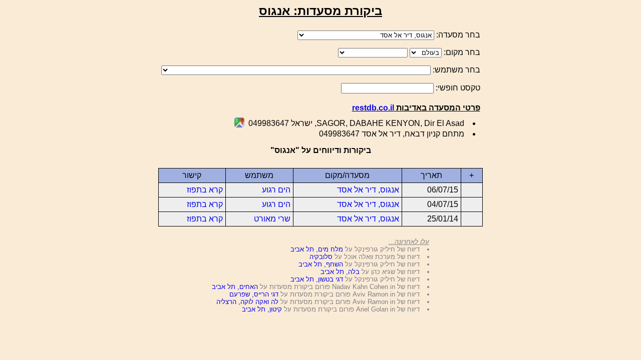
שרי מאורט (272, 218)
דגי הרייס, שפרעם (253, 294)
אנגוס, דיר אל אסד (368, 190)
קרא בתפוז (205, 190)
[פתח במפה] (239, 124)
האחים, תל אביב (235, 286)
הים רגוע (276, 190)
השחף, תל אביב (320, 264)
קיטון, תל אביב (262, 309)
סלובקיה (321, 256)
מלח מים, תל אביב (316, 249)
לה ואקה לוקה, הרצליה (247, 302)
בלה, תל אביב (340, 272)
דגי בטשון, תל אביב (316, 279)
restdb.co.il (373, 108)
